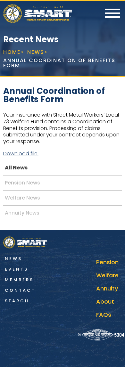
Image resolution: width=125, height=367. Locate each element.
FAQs (103, 315)
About (105, 302)
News (13, 259)
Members (19, 280)
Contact (20, 290)
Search (17, 301)
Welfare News (22, 197)
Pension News (22, 182)
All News (16, 167)
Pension (107, 262)
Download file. (20, 153)
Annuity (107, 288)
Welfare (107, 275)
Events (16, 269)
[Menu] (112, 13)
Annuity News (22, 212)
